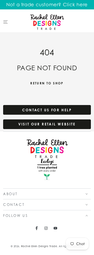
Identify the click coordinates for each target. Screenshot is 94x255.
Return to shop (47, 83)
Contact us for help (47, 110)
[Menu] (5, 21)
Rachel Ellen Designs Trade (39, 246)
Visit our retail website (46, 124)
